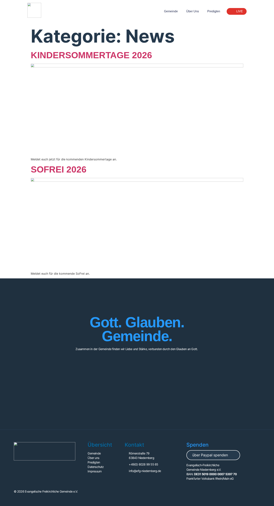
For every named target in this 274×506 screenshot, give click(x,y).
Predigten (213, 11)
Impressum (95, 471)
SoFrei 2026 (58, 169)
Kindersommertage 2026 (91, 55)
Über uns (192, 11)
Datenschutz (96, 467)
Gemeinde (171, 11)
